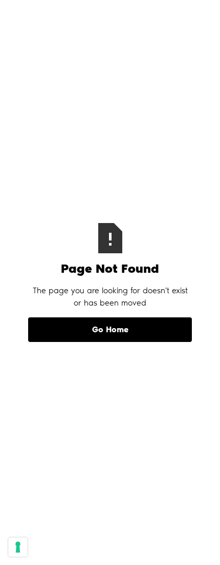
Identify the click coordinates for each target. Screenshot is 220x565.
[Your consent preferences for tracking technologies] (18, 547)
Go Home (110, 329)
